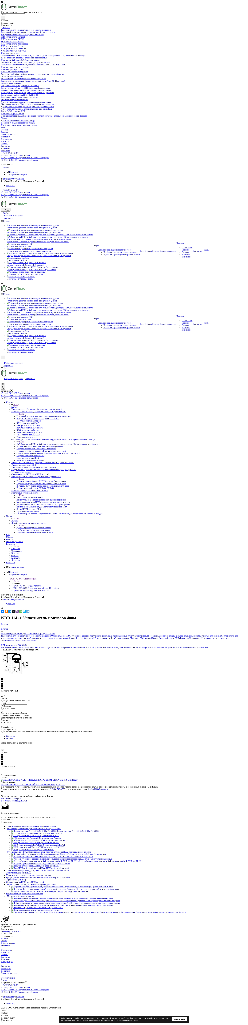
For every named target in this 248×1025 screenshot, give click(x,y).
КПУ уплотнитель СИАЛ (79, 647)
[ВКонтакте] (2, 611)
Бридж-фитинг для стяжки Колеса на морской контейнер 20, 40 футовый (62, 638)
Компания (15, 548)
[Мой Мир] (9, 611)
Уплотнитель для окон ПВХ (210, 636)
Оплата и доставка (9, 973)
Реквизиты (6, 968)
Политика (5, 971)
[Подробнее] (2, 791)
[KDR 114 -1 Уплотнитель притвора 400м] (15, 674)
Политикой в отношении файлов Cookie (122, 1020)
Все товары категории (11, 798)
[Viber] (17, 611)
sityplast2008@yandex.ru (13, 179)
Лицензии (5, 959)
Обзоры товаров (8, 943)
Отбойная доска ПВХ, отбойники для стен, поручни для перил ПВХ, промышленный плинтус (58, 444)
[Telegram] (27, 611)
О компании (6, 950)
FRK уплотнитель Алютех (102, 647)
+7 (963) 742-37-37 (10, 153)
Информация (7, 961)
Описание (10, 736)
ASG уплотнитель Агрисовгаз (127, 647)
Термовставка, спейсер (105, 638)
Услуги (14, 521)
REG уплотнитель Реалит (151, 647)
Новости (5, 952)
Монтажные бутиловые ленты (30, 497)
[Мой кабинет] (2, 360)
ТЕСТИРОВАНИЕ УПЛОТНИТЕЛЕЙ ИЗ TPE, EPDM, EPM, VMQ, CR (33, 784)
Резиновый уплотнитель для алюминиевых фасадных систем (44, 416)
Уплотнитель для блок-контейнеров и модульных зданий (26, 636)
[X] (13, 611)
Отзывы (9, 738)
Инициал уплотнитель (198, 647)
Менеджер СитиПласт (11, 931)
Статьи (4, 941)
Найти (4, 1013)
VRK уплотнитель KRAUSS (175, 647)
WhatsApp (10, 185)
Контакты (5, 957)
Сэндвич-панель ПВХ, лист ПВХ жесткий (133, 638)
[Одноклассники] (6, 611)
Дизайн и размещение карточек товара (34, 528)
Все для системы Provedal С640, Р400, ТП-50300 (22, 647)
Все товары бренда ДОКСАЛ (14, 801)
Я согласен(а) (179, 1019)
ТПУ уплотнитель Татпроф (56, 647)
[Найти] (3, 17)
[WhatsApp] (20, 611)
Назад (16, 404)
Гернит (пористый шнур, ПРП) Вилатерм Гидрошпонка (41, 481)
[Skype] (24, 611)
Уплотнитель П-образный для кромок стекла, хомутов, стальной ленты (166, 636)
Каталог (14, 407)
